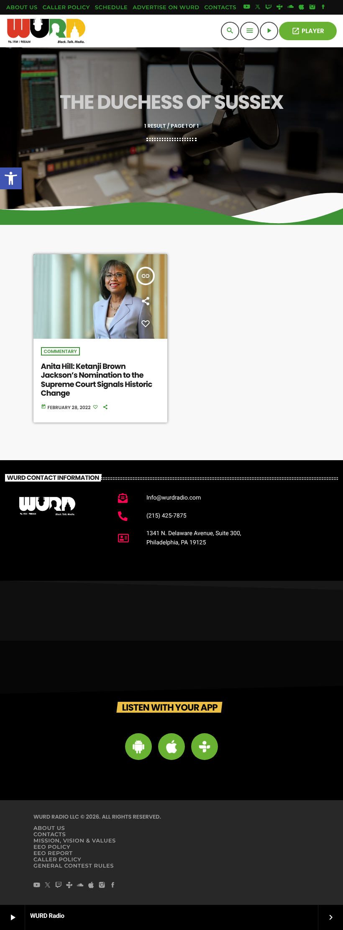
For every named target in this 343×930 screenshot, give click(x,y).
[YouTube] (246, 7)
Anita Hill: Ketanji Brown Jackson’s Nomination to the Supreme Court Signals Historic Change (96, 380)
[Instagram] (312, 7)
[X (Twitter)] (257, 7)
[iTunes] (301, 7)
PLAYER (308, 31)
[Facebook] (323, 7)
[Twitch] (268, 7)
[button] (11, 178)
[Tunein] (279, 7)
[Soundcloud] (290, 7)
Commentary (60, 351)
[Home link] (46, 31)
